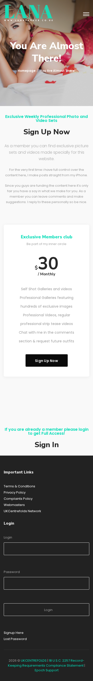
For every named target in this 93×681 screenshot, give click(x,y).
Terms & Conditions (19, 486)
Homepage (26, 71)
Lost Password (15, 639)
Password (12, 572)
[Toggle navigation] (86, 14)
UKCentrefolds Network (22, 511)
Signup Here (14, 632)
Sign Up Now (46, 360)
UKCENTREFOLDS (34, 660)
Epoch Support (47, 670)
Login (8, 537)
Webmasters (14, 504)
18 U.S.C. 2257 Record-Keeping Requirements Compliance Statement (46, 663)
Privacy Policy (15, 492)
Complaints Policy (18, 498)
